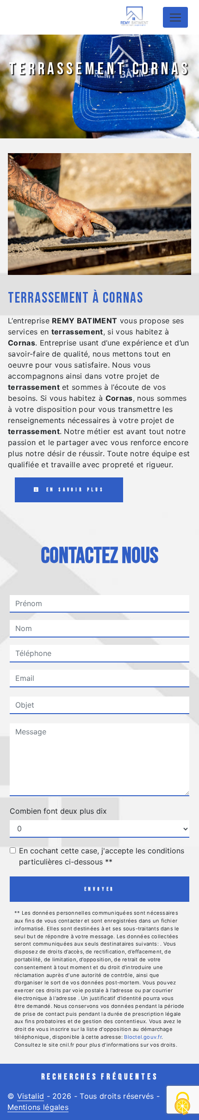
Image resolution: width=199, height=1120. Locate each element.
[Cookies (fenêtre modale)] (183, 1104)
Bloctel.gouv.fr (142, 1037)
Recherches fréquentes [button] (99, 1077)
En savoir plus (74, 490)
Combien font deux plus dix (58, 811)
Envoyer (99, 889)
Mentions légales (37, 1107)
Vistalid (30, 1096)
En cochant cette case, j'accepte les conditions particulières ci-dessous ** (101, 856)
